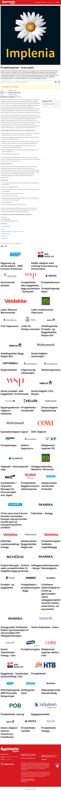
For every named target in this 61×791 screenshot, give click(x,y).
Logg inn (49, 2)
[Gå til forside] (8, 2)
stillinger (17, 243)
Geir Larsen (52, 756)
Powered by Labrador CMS (30, 789)
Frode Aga (33, 754)
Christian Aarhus (32, 755)
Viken (6, 238)
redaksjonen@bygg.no (30, 758)
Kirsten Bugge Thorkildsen (51, 755)
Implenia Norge (10, 231)
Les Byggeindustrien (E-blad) (40, 2)
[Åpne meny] (58, 2)
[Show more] (51, 108)
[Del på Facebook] (55, 82)
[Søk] (54, 2)
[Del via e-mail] (59, 82)
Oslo (6, 236)
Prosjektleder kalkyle (49, 104)
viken (12, 243)
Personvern (23, 781)
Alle (3, 229)
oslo (2, 243)
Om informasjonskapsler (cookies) (28, 780)
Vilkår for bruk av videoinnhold (27, 778)
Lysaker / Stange (19, 231)
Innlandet (7, 234)
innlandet (7, 243)
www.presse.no (24, 769)
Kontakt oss (44, 759)
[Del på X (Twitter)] (57, 82)
